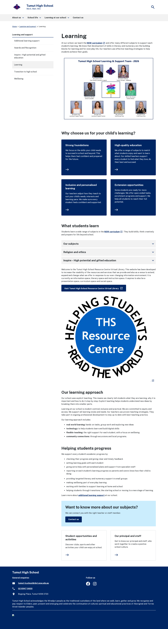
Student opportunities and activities (81, 538)
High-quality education (128, 145)
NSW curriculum (96, 43)
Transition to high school (25, 72)
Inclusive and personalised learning (81, 187)
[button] (18, 17)
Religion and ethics (109, 252)
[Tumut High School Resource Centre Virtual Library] (107, 380)
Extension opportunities (129, 185)
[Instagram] (95, 585)
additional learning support (91, 495)
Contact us (73, 519)
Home (14, 26)
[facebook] (88, 585)
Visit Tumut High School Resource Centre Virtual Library (95, 288)
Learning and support (27, 26)
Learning (18, 65)
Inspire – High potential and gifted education (109, 260)
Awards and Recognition (25, 48)
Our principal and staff (128, 536)
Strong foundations (77, 145)
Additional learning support (26, 41)
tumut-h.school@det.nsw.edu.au (33, 583)
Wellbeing (18, 79)
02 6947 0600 (25, 588)
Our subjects (109, 244)
